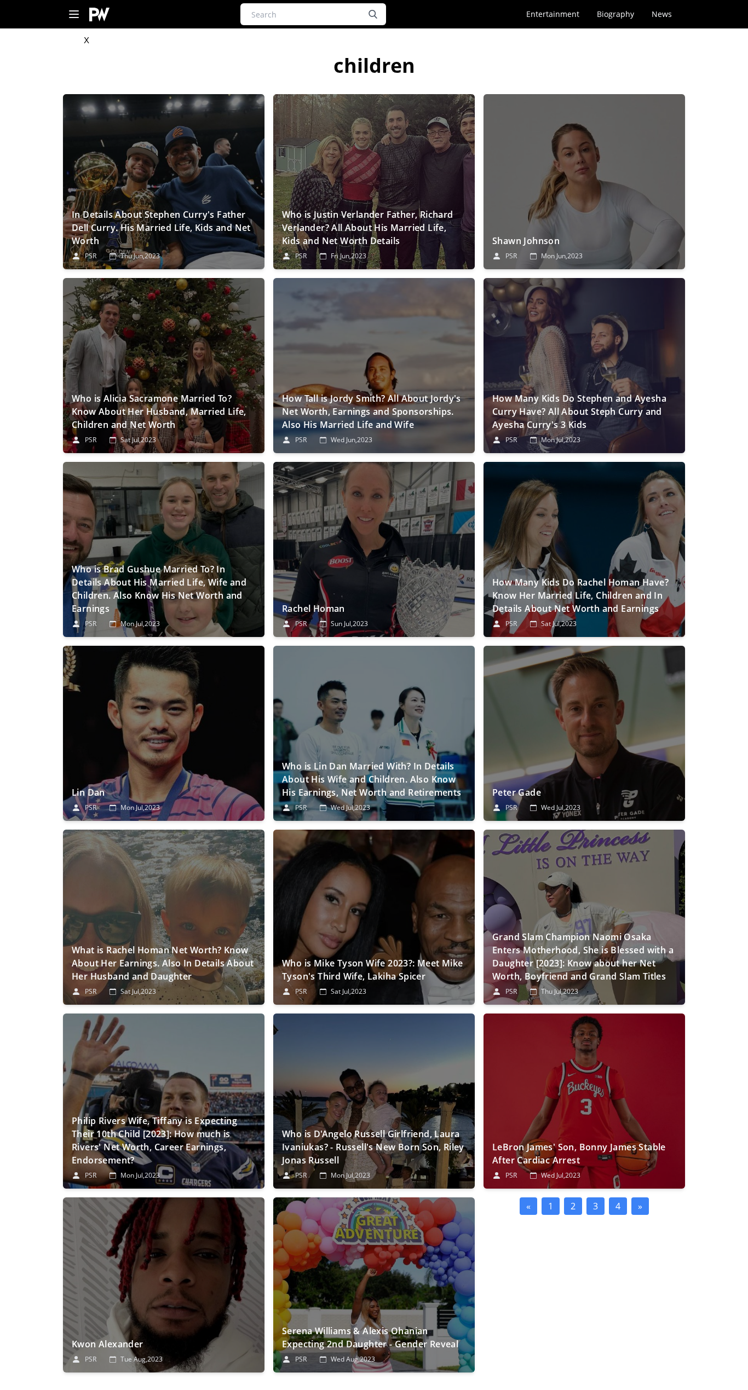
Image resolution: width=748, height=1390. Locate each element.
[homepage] (99, 14)
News (662, 14)
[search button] (373, 14)
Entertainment (552, 14)
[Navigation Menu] (73, 14)
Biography (615, 14)
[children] (163, 181)
